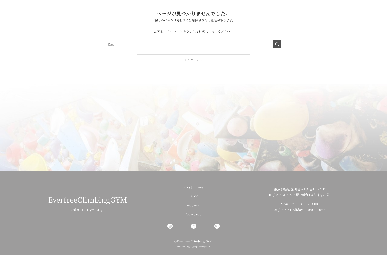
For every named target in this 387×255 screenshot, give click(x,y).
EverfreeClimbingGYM (87, 199)
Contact (193, 214)
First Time (193, 187)
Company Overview (201, 246)
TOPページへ (193, 60)
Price (193, 196)
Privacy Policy (183, 246)
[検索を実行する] (277, 44)
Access (193, 205)
